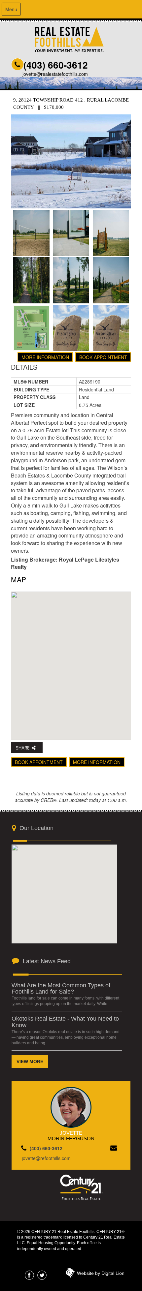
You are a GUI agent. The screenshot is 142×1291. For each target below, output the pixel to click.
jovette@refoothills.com (46, 1158)
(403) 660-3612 (55, 65)
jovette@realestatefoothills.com (55, 74)
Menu (11, 9)
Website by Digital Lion (100, 1273)
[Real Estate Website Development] (70, 1275)
